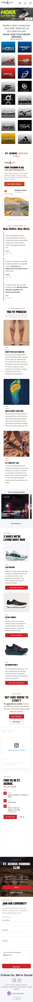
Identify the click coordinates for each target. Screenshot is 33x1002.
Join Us (16, 887)
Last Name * (5, 940)
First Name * (5, 930)
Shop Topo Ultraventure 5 (16, 683)
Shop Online (16, 722)
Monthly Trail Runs (16, 892)
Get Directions (10, 817)
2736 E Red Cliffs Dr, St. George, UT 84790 (18, 796)
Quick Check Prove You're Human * (12, 952)
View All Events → (16, 523)
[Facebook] (14, 980)
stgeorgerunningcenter (26, 769)
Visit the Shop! (17, 716)
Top (17, 998)
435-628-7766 (12, 802)
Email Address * (6, 920)
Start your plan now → (14, 184)
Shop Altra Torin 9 (16, 635)
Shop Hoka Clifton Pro (16, 587)
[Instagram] (19, 980)
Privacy (12, 985)
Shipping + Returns (21, 985)
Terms (7, 985)
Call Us (22, 817)
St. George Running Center (10, 769)
